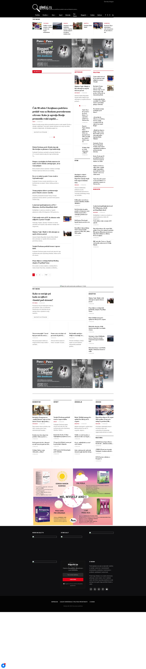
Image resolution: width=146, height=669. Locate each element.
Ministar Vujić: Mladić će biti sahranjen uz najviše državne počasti (45, 226)
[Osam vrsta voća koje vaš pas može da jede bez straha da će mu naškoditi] (59, 319)
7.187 (46, 267)
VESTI (33, 114)
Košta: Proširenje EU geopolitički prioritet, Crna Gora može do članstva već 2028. (98, 158)
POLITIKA (96, 72)
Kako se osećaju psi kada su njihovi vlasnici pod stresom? (42, 289)
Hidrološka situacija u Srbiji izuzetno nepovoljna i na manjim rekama (97, 321)
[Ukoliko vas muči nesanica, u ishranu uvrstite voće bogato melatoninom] (37, 25)
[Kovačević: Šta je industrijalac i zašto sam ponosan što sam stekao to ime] (98, 25)
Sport (60, 15)
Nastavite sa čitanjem (40, 125)
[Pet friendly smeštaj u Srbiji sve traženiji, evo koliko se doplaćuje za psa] (77, 319)
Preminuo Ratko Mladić (88, 26)
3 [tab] (52, 130)
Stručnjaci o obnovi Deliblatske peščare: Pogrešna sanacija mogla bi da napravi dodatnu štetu (68, 30)
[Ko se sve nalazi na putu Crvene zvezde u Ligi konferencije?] (67, 170)
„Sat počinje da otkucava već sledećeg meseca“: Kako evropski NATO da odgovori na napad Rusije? (99, 121)
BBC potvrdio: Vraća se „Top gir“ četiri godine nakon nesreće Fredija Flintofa (102, 243)
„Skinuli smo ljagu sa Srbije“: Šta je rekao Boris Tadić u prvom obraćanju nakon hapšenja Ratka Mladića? (98, 134)
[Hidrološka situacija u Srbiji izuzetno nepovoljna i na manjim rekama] (110, 321)
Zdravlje (67, 15)
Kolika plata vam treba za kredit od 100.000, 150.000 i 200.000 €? (82, 201)
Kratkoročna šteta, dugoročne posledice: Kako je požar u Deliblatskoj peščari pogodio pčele (41, 428)
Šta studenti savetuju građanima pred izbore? (98, 110)
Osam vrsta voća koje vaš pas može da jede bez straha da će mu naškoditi (58, 327)
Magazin (83, 15)
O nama (92, 594)
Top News (45, 23)
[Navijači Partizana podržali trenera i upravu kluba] (67, 240)
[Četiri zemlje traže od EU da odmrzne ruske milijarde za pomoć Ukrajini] (67, 212)
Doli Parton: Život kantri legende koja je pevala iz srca (82, 221)
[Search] (113, 15)
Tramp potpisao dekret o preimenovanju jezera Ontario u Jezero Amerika (45, 184)
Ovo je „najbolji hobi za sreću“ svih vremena (83, 436)
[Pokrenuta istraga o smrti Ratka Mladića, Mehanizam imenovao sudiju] (110, 343)
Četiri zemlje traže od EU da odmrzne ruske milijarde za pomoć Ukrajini (46, 211)
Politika (37, 15)
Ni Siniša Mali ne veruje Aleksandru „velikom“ (85, 150)
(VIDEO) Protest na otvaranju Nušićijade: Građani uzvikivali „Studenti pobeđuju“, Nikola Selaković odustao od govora (104, 443)
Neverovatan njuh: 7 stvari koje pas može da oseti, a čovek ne (40, 327)
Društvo (45, 15)
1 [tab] (50, 130)
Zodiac (92, 15)
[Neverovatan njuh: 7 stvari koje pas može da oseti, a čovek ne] (40, 319)
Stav (53, 15)
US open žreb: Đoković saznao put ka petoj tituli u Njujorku (62, 436)
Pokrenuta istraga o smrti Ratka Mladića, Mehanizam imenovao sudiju (97, 342)
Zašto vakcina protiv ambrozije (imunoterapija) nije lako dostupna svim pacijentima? (83, 444)
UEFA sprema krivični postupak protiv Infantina (62, 443)
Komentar (107, 23)
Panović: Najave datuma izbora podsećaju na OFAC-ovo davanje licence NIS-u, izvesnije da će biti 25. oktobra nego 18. (86, 134)
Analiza (66, 23)
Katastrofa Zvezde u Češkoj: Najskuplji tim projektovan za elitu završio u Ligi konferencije (62, 428)
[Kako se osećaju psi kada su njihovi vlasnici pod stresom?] (71, 293)
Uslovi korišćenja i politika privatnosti (74, 594)
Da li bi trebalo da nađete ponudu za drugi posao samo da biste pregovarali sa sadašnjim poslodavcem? (82, 211)
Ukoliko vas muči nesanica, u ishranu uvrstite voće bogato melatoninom (48, 29)
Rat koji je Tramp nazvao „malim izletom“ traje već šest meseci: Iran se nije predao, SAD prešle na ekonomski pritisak (99, 90)
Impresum (54, 594)
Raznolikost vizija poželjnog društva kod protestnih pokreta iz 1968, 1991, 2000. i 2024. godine (82, 230)
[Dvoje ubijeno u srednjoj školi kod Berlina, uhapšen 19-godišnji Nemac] (67, 255)
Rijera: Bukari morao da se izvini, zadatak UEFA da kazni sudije (49, 109)
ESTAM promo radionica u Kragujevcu (103, 450)
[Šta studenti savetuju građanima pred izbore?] (110, 111)
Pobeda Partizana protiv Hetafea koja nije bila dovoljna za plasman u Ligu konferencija (46, 141)
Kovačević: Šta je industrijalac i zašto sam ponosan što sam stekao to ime (108, 29)
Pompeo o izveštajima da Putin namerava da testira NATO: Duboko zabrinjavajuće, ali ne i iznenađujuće (46, 156)
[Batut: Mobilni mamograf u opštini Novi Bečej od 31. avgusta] (110, 313)
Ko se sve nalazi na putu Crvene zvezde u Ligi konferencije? (45, 170)
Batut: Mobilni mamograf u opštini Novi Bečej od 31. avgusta (97, 311)
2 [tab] (51, 130)
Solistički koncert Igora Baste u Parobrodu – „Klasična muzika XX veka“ (104, 435)
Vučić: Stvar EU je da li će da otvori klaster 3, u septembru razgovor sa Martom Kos (85, 115)
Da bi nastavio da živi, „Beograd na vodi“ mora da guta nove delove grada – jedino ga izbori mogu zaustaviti (41, 436)
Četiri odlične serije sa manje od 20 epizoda (102, 221)
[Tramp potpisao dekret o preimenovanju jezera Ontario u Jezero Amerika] (67, 185)
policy (81, 576)
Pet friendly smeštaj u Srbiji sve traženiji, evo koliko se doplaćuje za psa (76, 327)
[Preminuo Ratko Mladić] (77, 25)
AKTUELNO (77, 92)
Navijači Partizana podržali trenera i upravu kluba (46, 240)
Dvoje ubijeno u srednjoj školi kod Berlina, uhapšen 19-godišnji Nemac (45, 255)
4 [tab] (54, 130)
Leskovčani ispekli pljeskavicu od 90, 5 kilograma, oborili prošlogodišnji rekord (44, 199)
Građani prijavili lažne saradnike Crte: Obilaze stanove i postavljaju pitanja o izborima (99, 101)
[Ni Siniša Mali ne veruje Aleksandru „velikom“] (77, 151)
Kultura (100, 15)
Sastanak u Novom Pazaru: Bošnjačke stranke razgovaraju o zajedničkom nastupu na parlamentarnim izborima (99, 147)
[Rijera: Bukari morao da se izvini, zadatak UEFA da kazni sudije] (51, 90)
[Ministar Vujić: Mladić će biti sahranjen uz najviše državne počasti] (67, 226)
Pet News (75, 15)
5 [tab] (85, 106)
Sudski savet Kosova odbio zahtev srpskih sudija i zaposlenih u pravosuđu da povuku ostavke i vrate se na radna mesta (98, 170)
